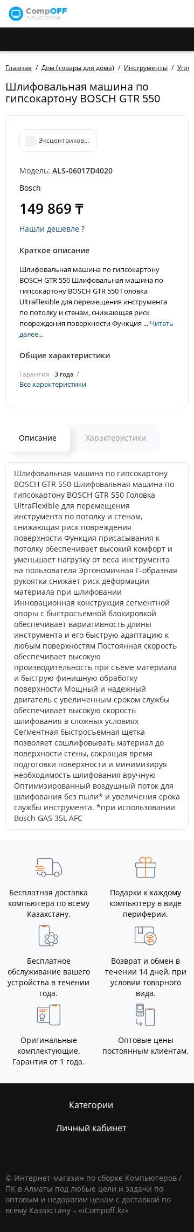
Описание (38, 438)
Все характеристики (52, 384)
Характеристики (116, 438)
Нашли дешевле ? (52, 229)
